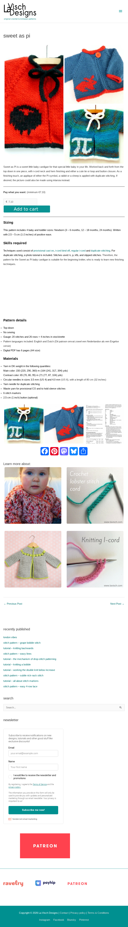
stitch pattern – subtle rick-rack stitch (23, 675)
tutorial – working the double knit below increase (29, 670)
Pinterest (84, 920)
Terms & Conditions (98, 913)
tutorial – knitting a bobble (17, 664)
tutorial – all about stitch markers (20, 681)
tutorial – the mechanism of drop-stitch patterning (29, 659)
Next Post (117, 603)
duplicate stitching (100, 250)
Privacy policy (78, 913)
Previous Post (13, 603)
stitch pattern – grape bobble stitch (21, 642)
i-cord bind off (62, 250)
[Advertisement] (64, 293)
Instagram (44, 920)
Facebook (58, 920)
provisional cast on (44, 250)
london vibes (10, 637)
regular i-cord (78, 250)
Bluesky (71, 920)
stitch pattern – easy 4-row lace (20, 686)
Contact (64, 913)
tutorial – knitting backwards (18, 648)
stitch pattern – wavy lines (17, 653)
